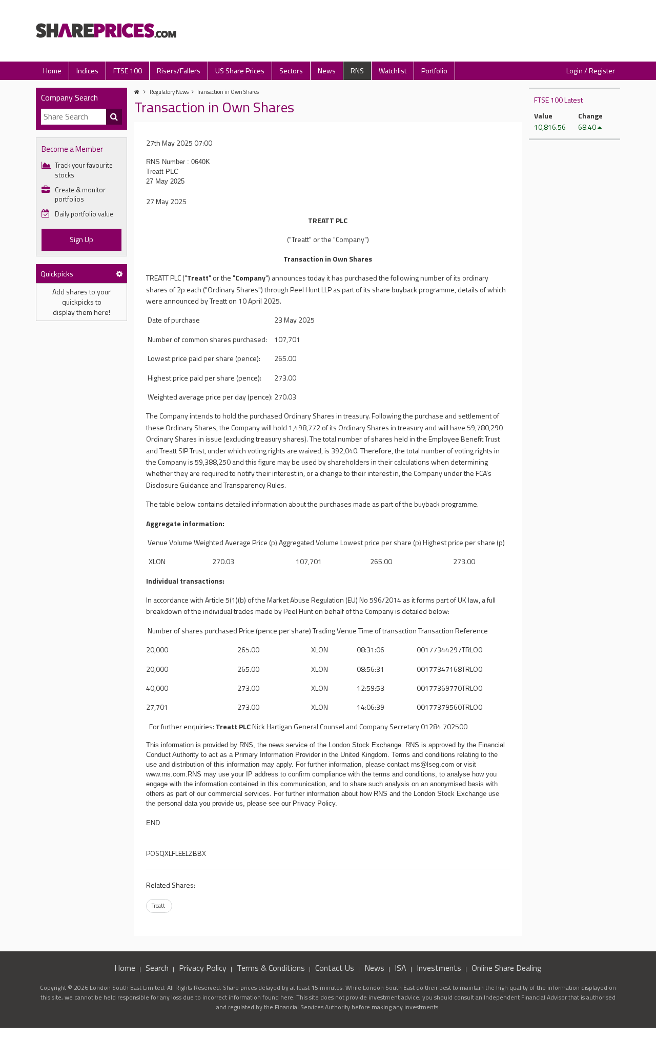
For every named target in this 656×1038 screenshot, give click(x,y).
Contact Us (334, 968)
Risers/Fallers (178, 70)
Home (52, 70)
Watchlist (392, 70)
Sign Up (81, 239)
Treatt (158, 906)
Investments (439, 968)
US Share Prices (239, 70)
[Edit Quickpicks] (119, 273)
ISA (400, 968)
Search (157, 968)
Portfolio (434, 70)
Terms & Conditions (271, 968)
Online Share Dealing (506, 968)
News (327, 70)
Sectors (291, 70)
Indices (87, 70)
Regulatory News (169, 92)
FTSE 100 (127, 70)
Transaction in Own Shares (228, 92)
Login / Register (590, 70)
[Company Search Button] (114, 117)
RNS (357, 70)
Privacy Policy (203, 968)
